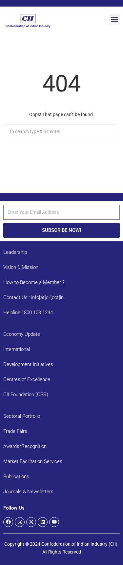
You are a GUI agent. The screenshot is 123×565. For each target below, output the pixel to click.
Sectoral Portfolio (21, 416)
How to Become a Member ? (34, 282)
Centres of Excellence (26, 379)
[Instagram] (20, 522)
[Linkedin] (43, 522)
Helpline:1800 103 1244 (28, 312)
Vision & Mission (20, 267)
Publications (16, 476)
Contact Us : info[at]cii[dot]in (33, 297)
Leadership (15, 252)
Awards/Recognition (25, 446)
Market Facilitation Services (32, 461)
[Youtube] (54, 522)
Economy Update (21, 334)
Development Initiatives (28, 364)
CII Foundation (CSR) (25, 394)
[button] (114, 19)
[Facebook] (8, 522)
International (16, 349)
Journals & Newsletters (28, 491)
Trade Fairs (15, 431)
